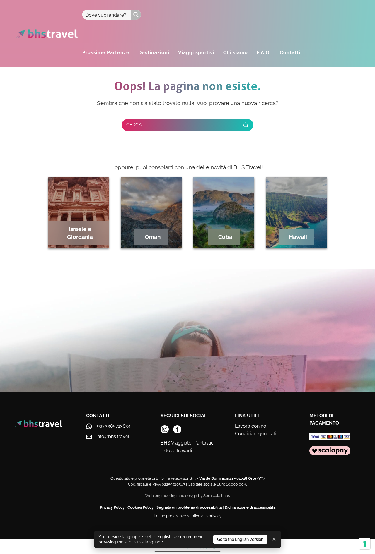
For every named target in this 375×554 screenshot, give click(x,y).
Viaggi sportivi (196, 52)
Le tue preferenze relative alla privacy (187, 516)
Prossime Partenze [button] (105, 52)
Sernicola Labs (216, 495)
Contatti (290, 52)
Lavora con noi (251, 426)
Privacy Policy (112, 507)
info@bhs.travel (112, 436)
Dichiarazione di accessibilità (250, 507)
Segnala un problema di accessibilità (189, 507)
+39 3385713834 (113, 426)
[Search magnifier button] (136, 15)
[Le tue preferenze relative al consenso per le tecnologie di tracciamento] (364, 543)
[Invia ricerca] (245, 125)
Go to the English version (240, 539)
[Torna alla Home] (47, 33)
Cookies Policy (140, 507)
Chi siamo (235, 52)
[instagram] (165, 429)
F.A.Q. (264, 52)
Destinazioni (153, 52)
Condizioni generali (255, 433)
